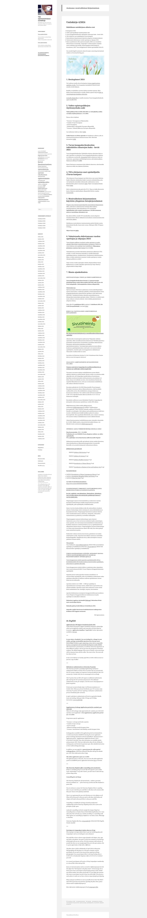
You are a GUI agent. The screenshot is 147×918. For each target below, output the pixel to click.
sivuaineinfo (96, 902)
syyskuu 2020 (41, 379)
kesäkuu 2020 (41, 383)
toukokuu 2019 (41, 411)
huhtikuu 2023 (41, 312)
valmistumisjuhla (42, 201)
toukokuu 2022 (41, 333)
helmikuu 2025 (41, 271)
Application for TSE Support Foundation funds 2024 (81, 624)
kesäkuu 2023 (41, 308)
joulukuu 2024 (41, 275)
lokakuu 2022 (41, 326)
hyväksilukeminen (41, 157)
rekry (45, 189)
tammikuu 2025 (41, 273)
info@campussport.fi (78, 407)
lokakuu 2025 (41, 257)
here (83, 746)
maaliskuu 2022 (41, 337)
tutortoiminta (45, 196)
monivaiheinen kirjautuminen (72, 902)
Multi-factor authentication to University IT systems (81, 667)
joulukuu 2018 (41, 422)
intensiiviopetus (47, 157)
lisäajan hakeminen (42, 166)
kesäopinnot (41, 158)
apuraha (39, 151)
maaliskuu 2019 (41, 415)
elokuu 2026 (40, 236)
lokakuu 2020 (41, 376)
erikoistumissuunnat (43, 152)
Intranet (75, 632)
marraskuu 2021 (41, 347)
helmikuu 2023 (41, 317)
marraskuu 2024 (41, 278)
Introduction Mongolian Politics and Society (83, 476)
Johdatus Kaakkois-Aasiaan (81, 459)
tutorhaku (40, 196)
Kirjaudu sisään (41, 458)
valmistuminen (43, 199)
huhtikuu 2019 (41, 413)
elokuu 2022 (40, 328)
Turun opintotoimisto (42, 34)
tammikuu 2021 (41, 369)
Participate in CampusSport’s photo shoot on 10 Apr (81, 830)
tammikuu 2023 (41, 319)
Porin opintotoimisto (42, 42)
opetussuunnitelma (41, 171)
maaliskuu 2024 (41, 291)
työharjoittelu (41, 197)
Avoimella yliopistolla (72, 98)
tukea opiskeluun (40, 194)
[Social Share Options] (39, 70)
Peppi (44, 185)
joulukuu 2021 (41, 344)
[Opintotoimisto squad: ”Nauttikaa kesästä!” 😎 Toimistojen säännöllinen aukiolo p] (45, 93)
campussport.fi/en (93, 887)
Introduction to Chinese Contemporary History (84, 474)
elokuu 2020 (40, 381)
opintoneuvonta (41, 176)
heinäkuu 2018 (41, 434)
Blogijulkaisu (41, 447)
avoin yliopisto (43, 151)
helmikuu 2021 (41, 367)
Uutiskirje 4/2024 (75, 22)
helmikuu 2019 (41, 418)
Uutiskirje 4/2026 (41, 225)
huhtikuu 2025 (41, 266)
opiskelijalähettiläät (41, 180)
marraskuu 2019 (41, 399)
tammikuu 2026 (41, 250)
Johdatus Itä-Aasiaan (79, 456)
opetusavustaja (83, 902)
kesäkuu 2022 (41, 330)
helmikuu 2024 (41, 294)
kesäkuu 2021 (41, 358)
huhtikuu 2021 (41, 363)
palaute (45, 184)
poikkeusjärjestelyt (42, 188)
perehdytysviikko (41, 187)
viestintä (48, 201)
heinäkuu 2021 (41, 356)
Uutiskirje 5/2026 (41, 223)
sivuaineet (41, 191)
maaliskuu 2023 (41, 314)
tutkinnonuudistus (47, 194)
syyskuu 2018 (41, 429)
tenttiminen (47, 193)
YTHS (39, 202)
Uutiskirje (40, 450)
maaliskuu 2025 (41, 268)
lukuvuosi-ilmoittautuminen (43, 167)
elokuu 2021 (40, 353)
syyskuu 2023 (41, 305)
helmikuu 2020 (41, 392)
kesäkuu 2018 (41, 436)
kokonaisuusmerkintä (41, 160)
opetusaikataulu (43, 169)
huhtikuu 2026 (41, 243)
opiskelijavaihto (43, 182)
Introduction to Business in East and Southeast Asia (87, 467)
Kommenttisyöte (41, 463)
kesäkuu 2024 (41, 285)
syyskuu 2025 (41, 259)
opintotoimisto (44, 178)
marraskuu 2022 (41, 324)
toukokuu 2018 (41, 438)
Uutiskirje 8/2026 (41, 218)
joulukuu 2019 (41, 397)
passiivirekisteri (40, 185)
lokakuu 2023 (41, 303)
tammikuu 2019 (41, 420)
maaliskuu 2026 (41, 246)
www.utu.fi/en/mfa (77, 700)
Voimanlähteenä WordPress (72, 915)
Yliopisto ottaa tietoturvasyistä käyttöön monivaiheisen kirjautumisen (84, 205)
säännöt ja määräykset (41, 193)
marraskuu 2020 (41, 374)
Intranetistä (84, 157)
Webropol (88, 600)
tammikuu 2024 (41, 296)
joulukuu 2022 (41, 321)
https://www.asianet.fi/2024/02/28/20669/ (76, 483)
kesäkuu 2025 (41, 264)
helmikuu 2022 (41, 340)
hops (39, 155)
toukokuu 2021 (41, 360)
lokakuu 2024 (41, 280)
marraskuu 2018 (41, 425)
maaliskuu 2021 (41, 365)
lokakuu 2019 (41, 402)
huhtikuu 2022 (41, 335)
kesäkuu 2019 (41, 408)
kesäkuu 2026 (41, 239)
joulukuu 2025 (41, 252)
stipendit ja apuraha (47, 191)
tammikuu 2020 (41, 395)
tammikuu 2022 (41, 342)
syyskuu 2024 (41, 282)
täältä (84, 132)
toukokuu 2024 (41, 287)
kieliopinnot (46, 158)
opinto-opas (47, 171)
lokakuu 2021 (41, 349)
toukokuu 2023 (41, 310)
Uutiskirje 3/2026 (41, 228)
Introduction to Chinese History (82, 463)
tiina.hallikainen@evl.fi (82, 545)
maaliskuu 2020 (41, 390)
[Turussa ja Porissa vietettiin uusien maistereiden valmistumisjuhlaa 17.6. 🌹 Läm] (45, 79)
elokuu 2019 (40, 406)
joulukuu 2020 (41, 372)
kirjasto (100, 901)
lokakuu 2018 (41, 427)
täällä (74, 139)
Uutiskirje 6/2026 (41, 221)
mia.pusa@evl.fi (91, 546)
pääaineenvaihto (41, 189)
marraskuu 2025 (41, 255)
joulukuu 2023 (41, 298)
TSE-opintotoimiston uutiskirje (44, 19)
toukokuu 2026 (41, 241)
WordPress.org (41, 465)
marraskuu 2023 (41, 301)
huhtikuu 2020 (41, 388)
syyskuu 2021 (41, 351)
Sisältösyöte (40, 461)
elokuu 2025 (40, 262)
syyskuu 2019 (41, 404)
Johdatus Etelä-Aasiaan (80, 452)
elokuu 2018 (40, 431)
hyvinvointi (44, 155)
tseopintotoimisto (81, 901)
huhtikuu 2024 (41, 289)
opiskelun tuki (40, 184)
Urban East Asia (76, 478)
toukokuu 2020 (41, 386)
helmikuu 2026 (41, 248)
